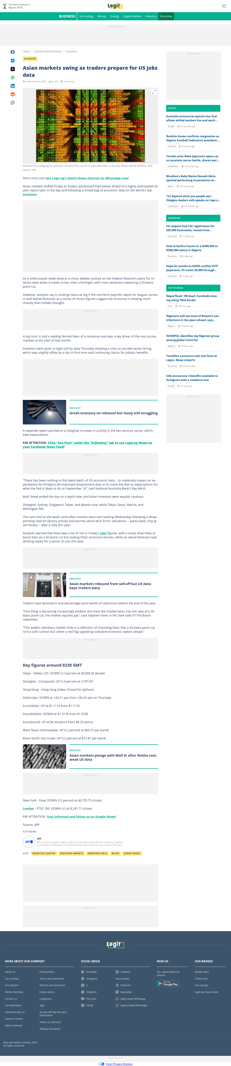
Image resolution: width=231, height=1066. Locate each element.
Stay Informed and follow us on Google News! (81, 817)
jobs (103, 533)
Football (171, 146)
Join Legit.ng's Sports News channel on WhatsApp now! (87, 178)
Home (26, 51)
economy (30, 194)
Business (67, 16)
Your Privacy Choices (119, 1064)
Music (171, 186)
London (28, 808)
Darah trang (132, 853)
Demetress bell (97, 853)
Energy (114, 16)
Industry (151, 16)
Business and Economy (47, 51)
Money (102, 16)
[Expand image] (154, 92)
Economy (166, 16)
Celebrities (173, 166)
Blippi (115, 853)
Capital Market (132, 16)
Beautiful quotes (44, 853)
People (171, 126)
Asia (170, 306)
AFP (56, 81)
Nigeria (171, 326)
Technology (86, 16)
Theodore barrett (71, 853)
